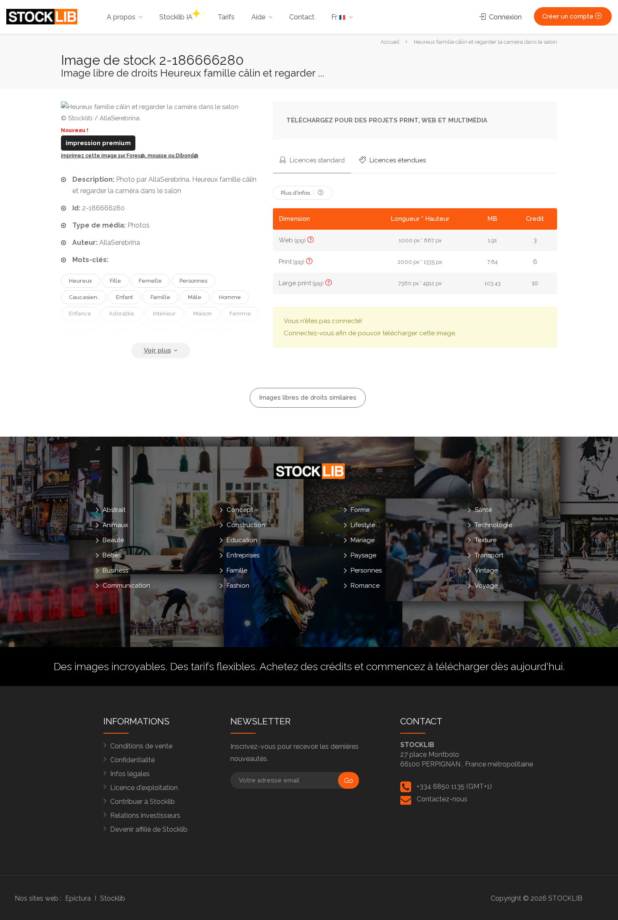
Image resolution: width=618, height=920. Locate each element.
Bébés (112, 555)
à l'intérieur (161, 330)
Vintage (486, 570)
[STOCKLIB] (41, 16)
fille (115, 281)
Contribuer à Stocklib (142, 802)
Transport (489, 555)
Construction (246, 525)
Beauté (113, 540)
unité (121, 330)
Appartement (213, 330)
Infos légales (130, 774)
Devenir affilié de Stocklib (149, 829)
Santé (483, 510)
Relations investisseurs (145, 815)
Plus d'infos (296, 193)
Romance (365, 585)
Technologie (493, 525)
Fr (335, 17)
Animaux (115, 525)
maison (202, 313)
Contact (301, 17)
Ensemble (82, 330)
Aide (258, 17)
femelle (150, 281)
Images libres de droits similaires (308, 397)
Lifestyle (363, 525)
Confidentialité (132, 760)
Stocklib (112, 898)
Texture (486, 540)
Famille (237, 570)
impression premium (98, 143)
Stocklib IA (176, 17)
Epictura (78, 898)
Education (242, 540)
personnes (193, 281)
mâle (194, 297)
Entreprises (243, 555)
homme (230, 297)
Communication (126, 585)
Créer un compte (568, 16)
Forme (360, 510)
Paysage (363, 555)
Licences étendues (397, 160)
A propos (121, 17)
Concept (240, 510)
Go (348, 781)
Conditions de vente (141, 746)
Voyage (486, 585)
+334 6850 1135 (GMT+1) (454, 786)
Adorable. (122, 313)
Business (115, 570)
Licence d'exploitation (144, 788)
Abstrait (114, 510)
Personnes (366, 570)
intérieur (164, 313)
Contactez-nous (442, 799)
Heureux (80, 281)
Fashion (238, 585)
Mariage (363, 540)
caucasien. (83, 297)
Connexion (504, 17)
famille (160, 297)
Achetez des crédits (305, 666)
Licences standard (316, 160)
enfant (124, 297)
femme (240, 313)
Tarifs (226, 17)
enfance (80, 313)
